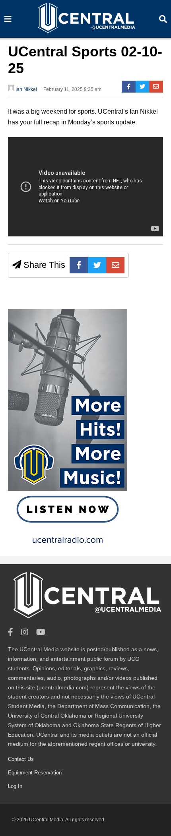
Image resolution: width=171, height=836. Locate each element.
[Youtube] (40, 632)
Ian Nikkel (25, 89)
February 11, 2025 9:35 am (72, 89)
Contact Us (21, 759)
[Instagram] (24, 632)
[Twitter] (143, 87)
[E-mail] (156, 87)
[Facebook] (129, 87)
